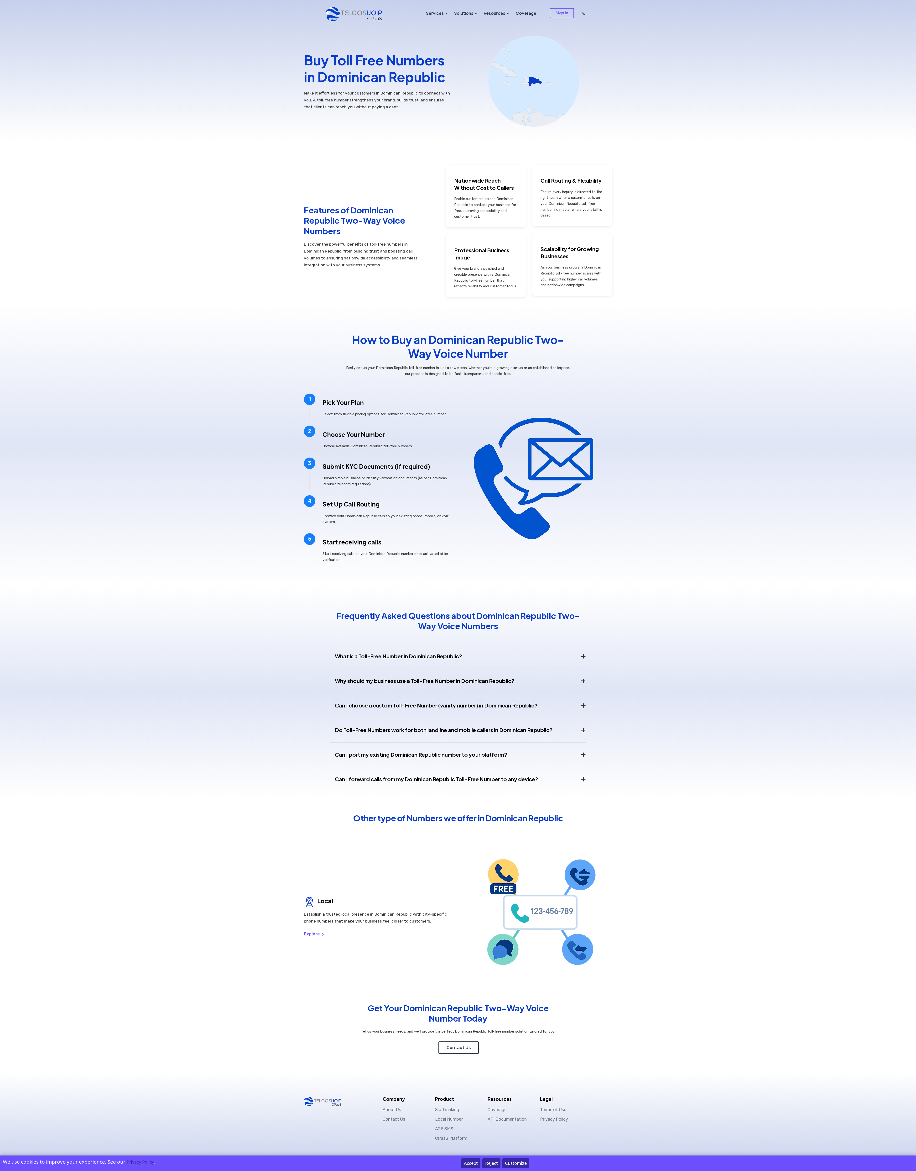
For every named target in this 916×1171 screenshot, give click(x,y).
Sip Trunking (447, 1109)
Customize (516, 1163)
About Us (392, 1109)
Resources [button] (494, 13)
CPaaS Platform (451, 1138)
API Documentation (507, 1119)
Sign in (562, 12)
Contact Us (459, 1047)
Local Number (449, 1119)
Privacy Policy (554, 1119)
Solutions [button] (463, 13)
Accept (471, 1163)
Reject (491, 1163)
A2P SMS (444, 1128)
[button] (583, 13)
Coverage (526, 13)
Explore (312, 934)
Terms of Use (553, 1109)
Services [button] (435, 13)
